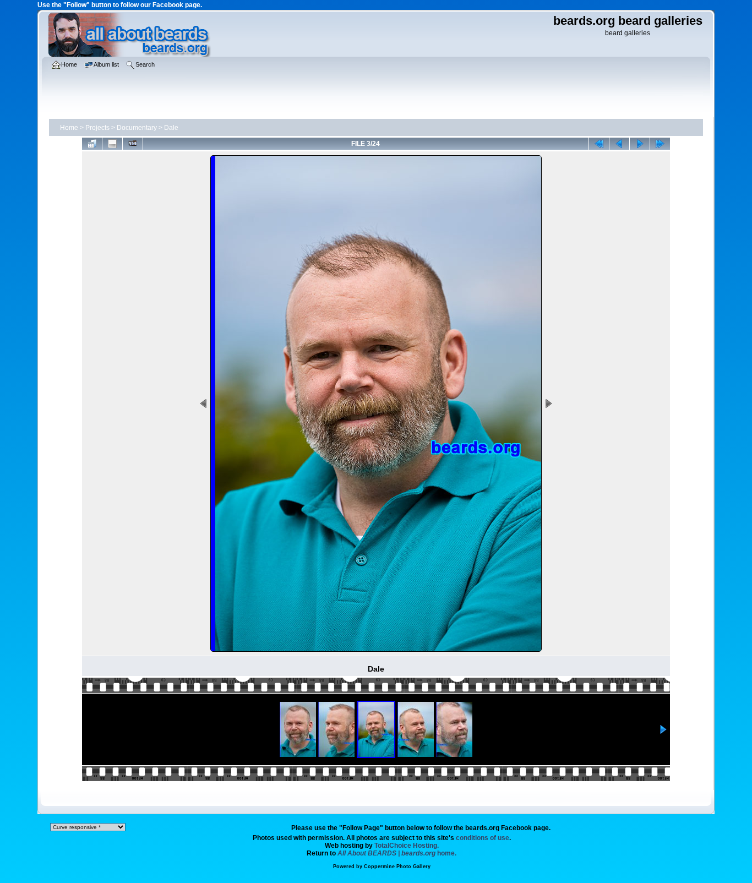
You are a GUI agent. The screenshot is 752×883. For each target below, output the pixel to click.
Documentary (137, 128)
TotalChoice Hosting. (406, 845)
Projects (97, 128)
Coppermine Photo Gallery (397, 866)
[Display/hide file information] (112, 144)
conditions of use (482, 838)
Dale (171, 128)
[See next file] (640, 144)
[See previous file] (619, 144)
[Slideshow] (133, 144)
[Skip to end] (660, 144)
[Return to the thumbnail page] (92, 144)
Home (69, 128)
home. (396, 853)
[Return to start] (599, 144)
